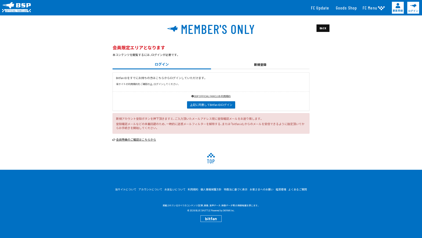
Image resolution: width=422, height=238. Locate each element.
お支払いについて (175, 189)
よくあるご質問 (297, 189)
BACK (323, 28)
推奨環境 (281, 189)
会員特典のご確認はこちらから (136, 139)
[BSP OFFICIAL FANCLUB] (18, 7)
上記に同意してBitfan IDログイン (211, 105)
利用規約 (193, 189)
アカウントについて (150, 189)
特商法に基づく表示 (235, 189)
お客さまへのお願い (261, 189)
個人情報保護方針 (211, 189)
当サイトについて (125, 189)
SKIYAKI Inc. (229, 210)
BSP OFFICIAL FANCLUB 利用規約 (212, 96)
